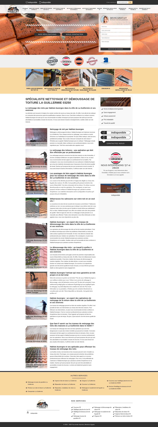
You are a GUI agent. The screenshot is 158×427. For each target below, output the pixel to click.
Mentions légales (90, 424)
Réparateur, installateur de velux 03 (110, 9)
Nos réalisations (47, 34)
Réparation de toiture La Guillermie (65, 384)
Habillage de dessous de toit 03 (46, 9)
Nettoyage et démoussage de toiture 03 (74, 9)
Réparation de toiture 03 (122, 9)
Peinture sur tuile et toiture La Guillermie (39, 388)
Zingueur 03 (99, 9)
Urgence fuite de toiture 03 (133, 9)
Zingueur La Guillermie (88, 380)
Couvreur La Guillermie (88, 384)
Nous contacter (74, 34)
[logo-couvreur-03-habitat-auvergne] (13, 9)
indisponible (32, 2)
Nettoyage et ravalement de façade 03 (89, 9)
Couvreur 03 (25, 9)
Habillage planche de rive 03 (34, 9)
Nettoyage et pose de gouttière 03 (59, 9)
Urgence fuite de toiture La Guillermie (66, 380)
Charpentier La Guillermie (35, 391)
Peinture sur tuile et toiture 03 (144, 9)
